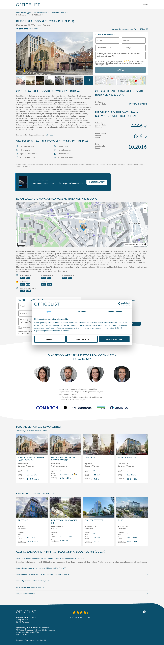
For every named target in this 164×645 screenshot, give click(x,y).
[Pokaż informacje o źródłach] (145, 244)
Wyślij (120, 70)
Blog (26, 640)
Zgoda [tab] (48, 312)
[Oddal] (145, 208)
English (145, 4)
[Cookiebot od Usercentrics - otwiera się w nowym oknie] (120, 304)
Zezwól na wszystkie (114, 339)
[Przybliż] (145, 205)
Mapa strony (34, 640)
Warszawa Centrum (58, 13)
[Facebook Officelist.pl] (144, 611)
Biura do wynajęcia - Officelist (28, 13)
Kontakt (43, 640)
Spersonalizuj (80, 339)
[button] (82, 224)
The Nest (90, 458)
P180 (120, 520)
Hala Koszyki (50, 135)
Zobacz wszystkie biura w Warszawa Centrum (32, 431)
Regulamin (19, 640)
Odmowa (50, 339)
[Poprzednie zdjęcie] (19, 54)
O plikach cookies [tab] (115, 311)
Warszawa (45, 13)
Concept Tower (94, 520)
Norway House (127, 458)
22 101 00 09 (142, 29)
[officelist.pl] (26, 611)
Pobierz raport (97, 182)
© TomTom (140, 244)
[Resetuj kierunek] (145, 211)
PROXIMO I (24, 520)
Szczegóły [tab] (82, 311)
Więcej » (106, 65)
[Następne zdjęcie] (90, 54)
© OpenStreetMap (130, 244)
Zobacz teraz (32, 479)
